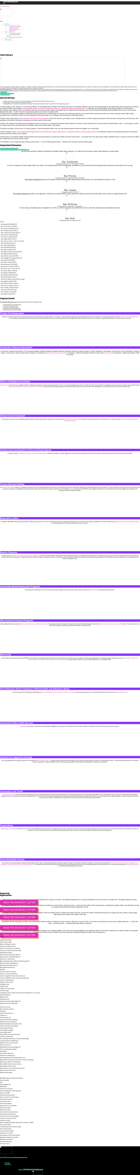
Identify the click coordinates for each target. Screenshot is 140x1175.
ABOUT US (6, 24)
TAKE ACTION (7, 38)
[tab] (71, 101)
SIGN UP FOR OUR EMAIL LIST (10, 2)
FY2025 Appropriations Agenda (13, 35)
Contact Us (8, 1164)
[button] (4, 4)
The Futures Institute (5, 6)
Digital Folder (12, 30)
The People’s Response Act (15, 37)
